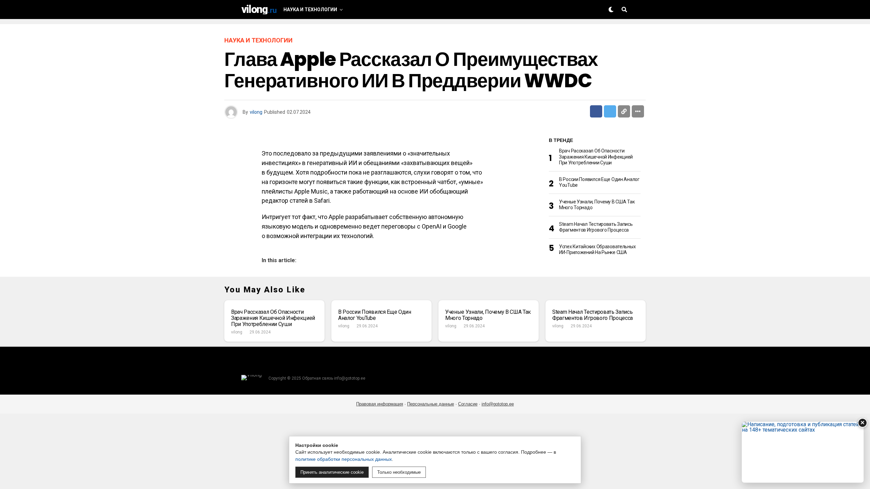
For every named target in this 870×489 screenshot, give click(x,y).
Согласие (467, 403)
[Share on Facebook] (596, 111)
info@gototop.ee (498, 403)
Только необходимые (399, 472)
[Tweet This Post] (610, 111)
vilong (256, 112)
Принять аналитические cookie (332, 472)
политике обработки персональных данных (343, 459)
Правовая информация (379, 403)
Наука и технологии (310, 9)
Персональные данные (430, 403)
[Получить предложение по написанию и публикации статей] (803, 452)
